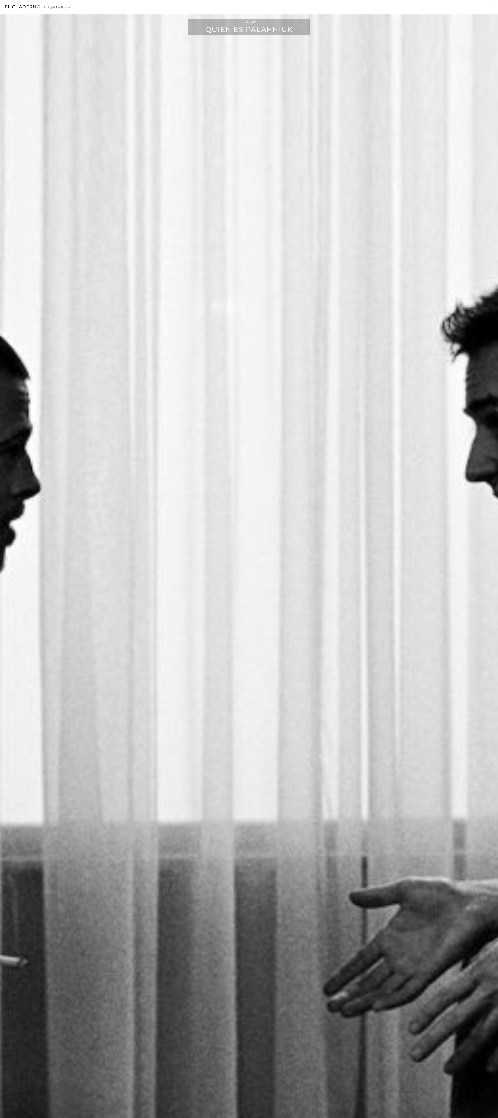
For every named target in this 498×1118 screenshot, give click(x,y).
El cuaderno (22, 7)
